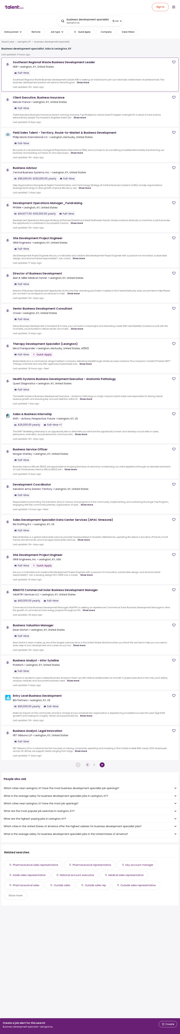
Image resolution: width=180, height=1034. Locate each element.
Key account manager (139, 865)
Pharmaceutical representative (92, 865)
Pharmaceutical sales (26, 885)
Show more (83, 82)
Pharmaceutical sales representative (35, 865)
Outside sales (62, 885)
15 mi (115, 21)
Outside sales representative (138, 885)
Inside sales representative (29, 875)
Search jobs (7, 42)
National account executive (77, 875)
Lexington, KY (24, 42)
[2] (102, 764)
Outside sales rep (95, 885)
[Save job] (174, 62)
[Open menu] (174, 7)
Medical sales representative (126, 875)
